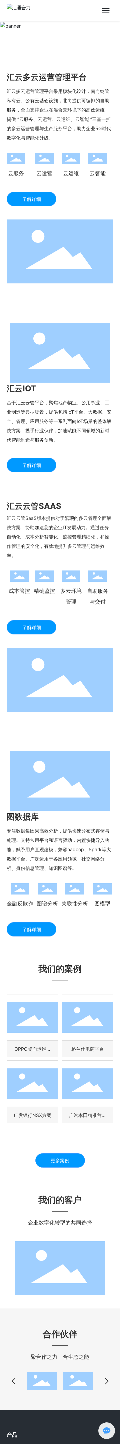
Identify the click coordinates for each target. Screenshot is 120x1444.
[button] (13, 1381)
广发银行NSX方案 (32, 1115)
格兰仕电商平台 (87, 1049)
